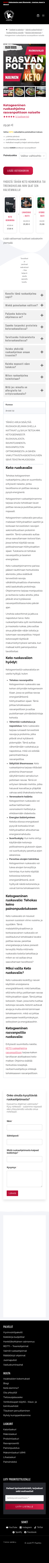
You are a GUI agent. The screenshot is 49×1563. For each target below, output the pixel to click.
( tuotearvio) (22, 116)
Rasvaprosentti (11, 1443)
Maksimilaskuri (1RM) (14, 1452)
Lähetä (12, 1193)
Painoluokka (10, 155)
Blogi (6, 1383)
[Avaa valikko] (43, 15)
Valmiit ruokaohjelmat (15, 1350)
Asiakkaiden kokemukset (16, 1378)
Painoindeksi (10, 1461)
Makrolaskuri (10, 1434)
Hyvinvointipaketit (13, 1332)
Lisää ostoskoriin (18, 170)
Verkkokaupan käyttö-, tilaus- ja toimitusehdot (20, 1403)
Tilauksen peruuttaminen (16, 1410)
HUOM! (5, 2)
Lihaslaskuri (9, 1457)
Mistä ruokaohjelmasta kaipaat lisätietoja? (23, 1151)
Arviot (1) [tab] (10, 411)
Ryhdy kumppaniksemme (17, 1415)
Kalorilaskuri (9, 1429)
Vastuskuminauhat (13, 1364)
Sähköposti (13, 1135)
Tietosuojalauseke (13, 1397)
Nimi (10, 1121)
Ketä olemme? (11, 1388)
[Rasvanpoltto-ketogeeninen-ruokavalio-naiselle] (24, 65)
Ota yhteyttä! (10, 1392)
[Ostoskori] (38, 15)
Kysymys (12, 1167)
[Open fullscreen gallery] (43, 83)
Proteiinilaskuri (11, 1438)
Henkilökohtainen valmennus (19, 1341)
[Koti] (6, 30)
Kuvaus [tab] (9, 404)
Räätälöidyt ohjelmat (14, 1355)
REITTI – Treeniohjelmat (15, 1346)
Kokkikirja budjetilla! (13, 1337)
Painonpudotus (11, 1448)
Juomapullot (10, 1360)
